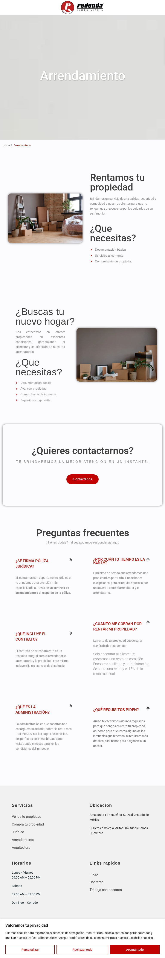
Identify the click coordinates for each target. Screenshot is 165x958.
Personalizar (30, 949)
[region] (82, 938)
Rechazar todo (82, 949)
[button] (43, 563)
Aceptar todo (135, 949)
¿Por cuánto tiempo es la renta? (119, 561)
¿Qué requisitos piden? (116, 709)
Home (6, 145)
